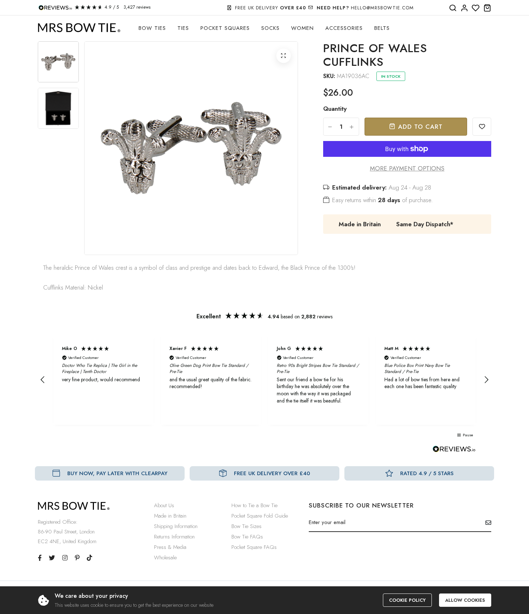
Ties (183, 28)
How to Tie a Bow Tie (254, 505)
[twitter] (52, 558)
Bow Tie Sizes (246, 526)
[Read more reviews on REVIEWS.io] (454, 451)
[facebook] (40, 558)
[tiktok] (89, 558)
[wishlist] (476, 8)
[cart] (487, 8)
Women (302, 28)
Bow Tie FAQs (247, 537)
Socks (270, 28)
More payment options (407, 168)
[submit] (485, 522)
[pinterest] (77, 558)
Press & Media (170, 547)
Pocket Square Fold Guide (259, 516)
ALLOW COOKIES (465, 600)
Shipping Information (176, 526)
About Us (164, 505)
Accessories (344, 28)
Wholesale (165, 557)
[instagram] (65, 558)
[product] (283, 56)
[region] (264, 380)
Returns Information (174, 537)
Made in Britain (170, 516)
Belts (382, 28)
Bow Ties (152, 28)
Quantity (335, 108)
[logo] (79, 28)
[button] (42, 379)
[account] (464, 8)
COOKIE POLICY (407, 600)
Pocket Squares (225, 28)
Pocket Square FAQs (254, 547)
